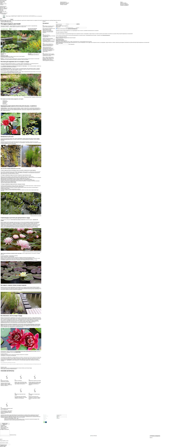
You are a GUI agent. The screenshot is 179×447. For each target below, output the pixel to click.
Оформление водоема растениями (35, 380)
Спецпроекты (19, 417)
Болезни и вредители (26, 415)
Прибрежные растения (32, 29)
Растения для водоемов (32, 28)
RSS (44, 420)
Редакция (2, 416)
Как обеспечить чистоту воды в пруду (7, 57)
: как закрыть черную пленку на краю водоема (13, 56)
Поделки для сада (11, 415)
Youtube (44, 419)
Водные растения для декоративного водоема (5, 381)
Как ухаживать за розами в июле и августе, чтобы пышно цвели (48, 26)
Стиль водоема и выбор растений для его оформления (6, 409)
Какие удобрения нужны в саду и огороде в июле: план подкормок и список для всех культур (49, 55)
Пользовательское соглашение (30, 416)
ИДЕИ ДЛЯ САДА (8, 21)
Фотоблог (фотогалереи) (34, 415)
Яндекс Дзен (45, 418)
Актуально (46, 23)
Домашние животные (4, 415)
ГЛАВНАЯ (2, 21)
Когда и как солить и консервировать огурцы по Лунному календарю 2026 (49, 36)
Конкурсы (23, 417)
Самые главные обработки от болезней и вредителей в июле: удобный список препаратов (48, 45)
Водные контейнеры (18, 380)
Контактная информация (8, 416)
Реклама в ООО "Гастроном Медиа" (19, 416)
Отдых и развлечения (18, 415)
